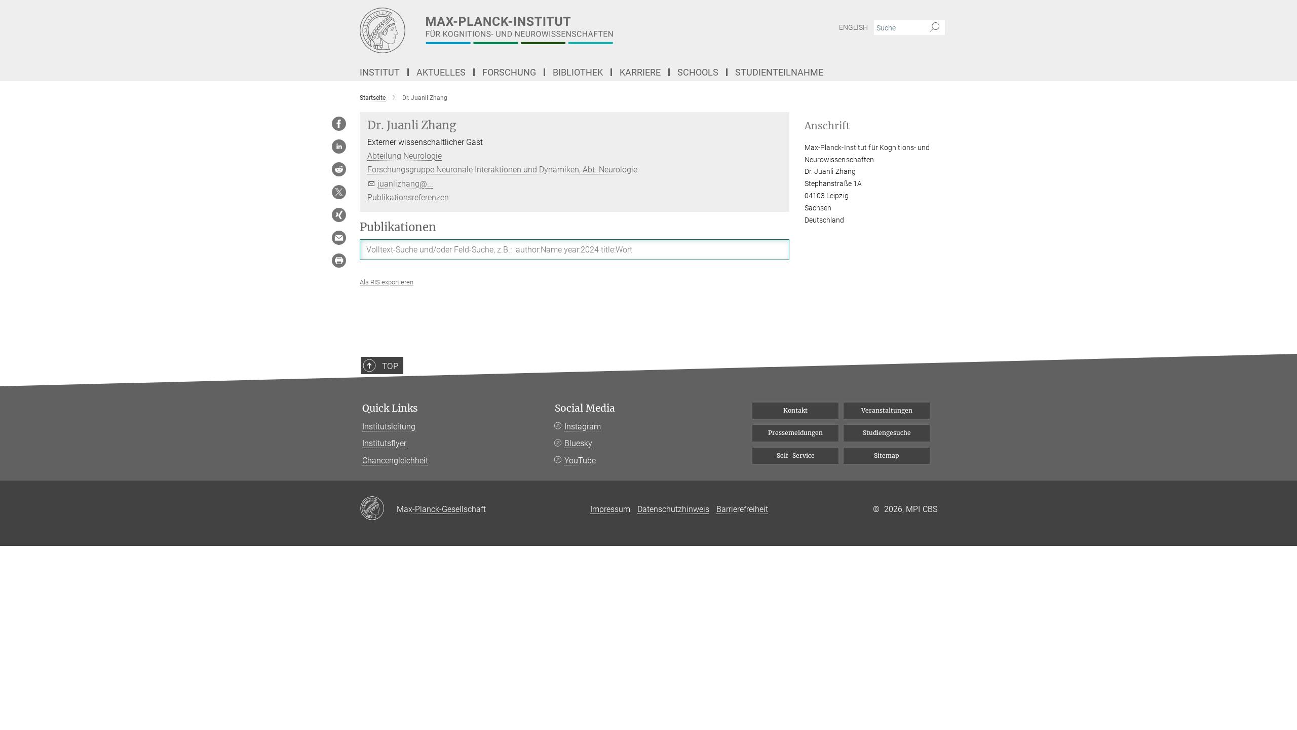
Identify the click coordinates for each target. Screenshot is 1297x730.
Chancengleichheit (395, 460)
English (853, 27)
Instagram (582, 426)
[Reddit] (339, 169)
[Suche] (934, 28)
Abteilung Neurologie (404, 156)
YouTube (580, 460)
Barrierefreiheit (742, 509)
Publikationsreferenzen (408, 197)
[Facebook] (339, 123)
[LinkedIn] (339, 146)
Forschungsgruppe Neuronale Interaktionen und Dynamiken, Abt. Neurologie (502, 169)
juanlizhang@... (405, 184)
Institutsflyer (384, 443)
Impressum (610, 509)
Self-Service (796, 455)
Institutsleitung (388, 426)
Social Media (585, 408)
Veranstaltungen (886, 410)
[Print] (339, 260)
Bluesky (578, 443)
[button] (386, 282)
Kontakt (795, 410)
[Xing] (339, 215)
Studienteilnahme (779, 72)
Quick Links (390, 408)
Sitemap (886, 455)
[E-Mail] (339, 237)
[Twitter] (339, 192)
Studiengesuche (887, 432)
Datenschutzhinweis (673, 509)
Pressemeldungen (795, 432)
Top (390, 366)
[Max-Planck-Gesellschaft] (378, 509)
